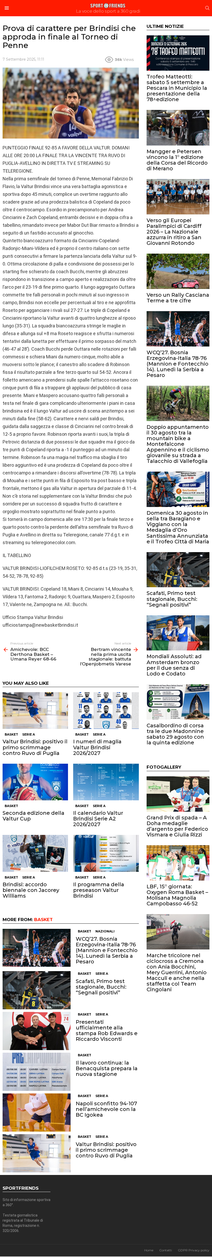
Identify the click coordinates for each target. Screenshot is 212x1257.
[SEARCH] (207, 8)
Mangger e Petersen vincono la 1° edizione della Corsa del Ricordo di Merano (177, 160)
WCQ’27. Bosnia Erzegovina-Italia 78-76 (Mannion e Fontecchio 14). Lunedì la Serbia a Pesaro (107, 950)
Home (148, 1250)
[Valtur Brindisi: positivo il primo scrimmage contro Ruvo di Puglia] (35, 710)
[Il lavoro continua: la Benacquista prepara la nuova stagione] (37, 1072)
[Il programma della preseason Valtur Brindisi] (106, 853)
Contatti (165, 1250)
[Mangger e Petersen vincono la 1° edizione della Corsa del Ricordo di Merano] (178, 127)
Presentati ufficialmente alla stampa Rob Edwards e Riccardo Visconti (107, 1030)
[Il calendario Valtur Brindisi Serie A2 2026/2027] (106, 782)
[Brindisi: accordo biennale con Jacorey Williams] (35, 853)
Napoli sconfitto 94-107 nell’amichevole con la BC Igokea (106, 1109)
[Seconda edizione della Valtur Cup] (35, 782)
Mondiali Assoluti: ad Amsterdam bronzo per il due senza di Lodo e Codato (174, 664)
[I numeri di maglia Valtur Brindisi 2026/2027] (106, 710)
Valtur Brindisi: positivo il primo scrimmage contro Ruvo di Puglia (35, 747)
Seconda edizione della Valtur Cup (33, 816)
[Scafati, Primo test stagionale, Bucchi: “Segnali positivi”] (37, 990)
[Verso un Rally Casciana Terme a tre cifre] (178, 271)
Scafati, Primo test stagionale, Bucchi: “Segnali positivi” (101, 987)
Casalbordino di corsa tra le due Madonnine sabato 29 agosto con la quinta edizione (175, 734)
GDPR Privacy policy (193, 1250)
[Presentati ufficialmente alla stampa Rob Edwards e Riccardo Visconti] (37, 1031)
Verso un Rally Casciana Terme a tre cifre (178, 298)
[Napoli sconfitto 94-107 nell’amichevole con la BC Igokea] (37, 1112)
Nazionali (105, 931)
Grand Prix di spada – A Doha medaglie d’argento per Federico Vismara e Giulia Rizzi (177, 826)
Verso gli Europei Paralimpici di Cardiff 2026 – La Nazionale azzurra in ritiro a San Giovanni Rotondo (174, 231)
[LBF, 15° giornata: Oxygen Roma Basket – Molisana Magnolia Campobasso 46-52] (178, 863)
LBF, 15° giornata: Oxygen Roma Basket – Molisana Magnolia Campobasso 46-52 (177, 895)
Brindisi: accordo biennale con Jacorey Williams (31, 890)
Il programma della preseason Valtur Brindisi (98, 890)
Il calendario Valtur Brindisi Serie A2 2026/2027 (98, 818)
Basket (11, 734)
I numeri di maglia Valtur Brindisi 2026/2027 (97, 747)
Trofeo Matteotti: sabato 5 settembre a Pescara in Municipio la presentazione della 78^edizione (177, 88)
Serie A (28, 734)
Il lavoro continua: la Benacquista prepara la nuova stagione (107, 1068)
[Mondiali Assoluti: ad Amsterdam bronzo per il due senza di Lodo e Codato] (178, 633)
